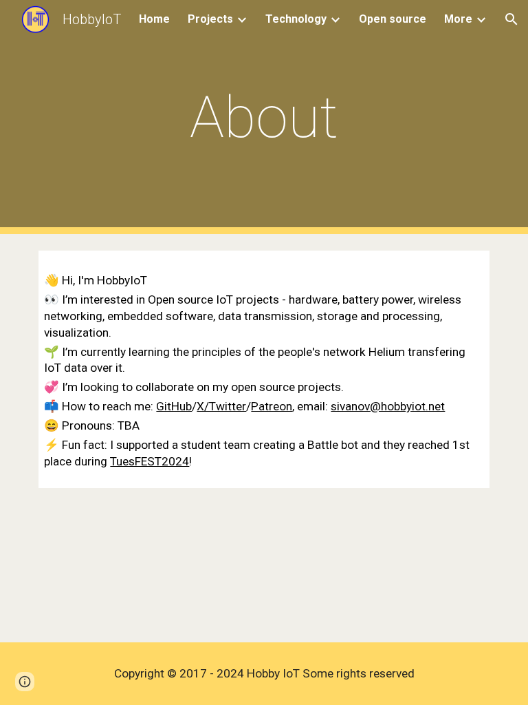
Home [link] (154, 18)
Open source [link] (392, 18)
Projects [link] (210, 18)
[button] (511, 19)
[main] (264, 117)
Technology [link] (296, 18)
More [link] (458, 18)
